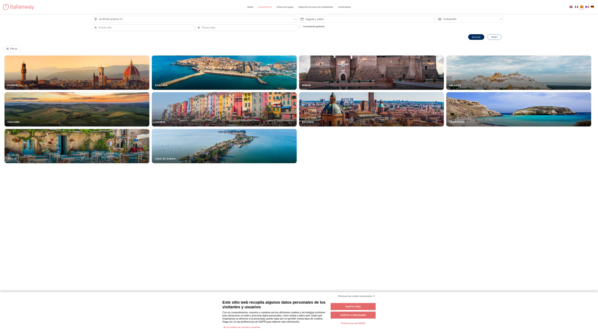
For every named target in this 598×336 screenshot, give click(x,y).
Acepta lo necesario (353, 315)
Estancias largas (285, 6)
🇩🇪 (592, 7)
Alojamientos (265, 6)
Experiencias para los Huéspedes (316, 6)
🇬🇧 (571, 7)
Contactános (344, 6)
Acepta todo (353, 306)
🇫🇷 (587, 7)
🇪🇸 (581, 6)
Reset (494, 37)
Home (250, 6)
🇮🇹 (576, 7)
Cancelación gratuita (314, 26)
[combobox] (198, 19)
